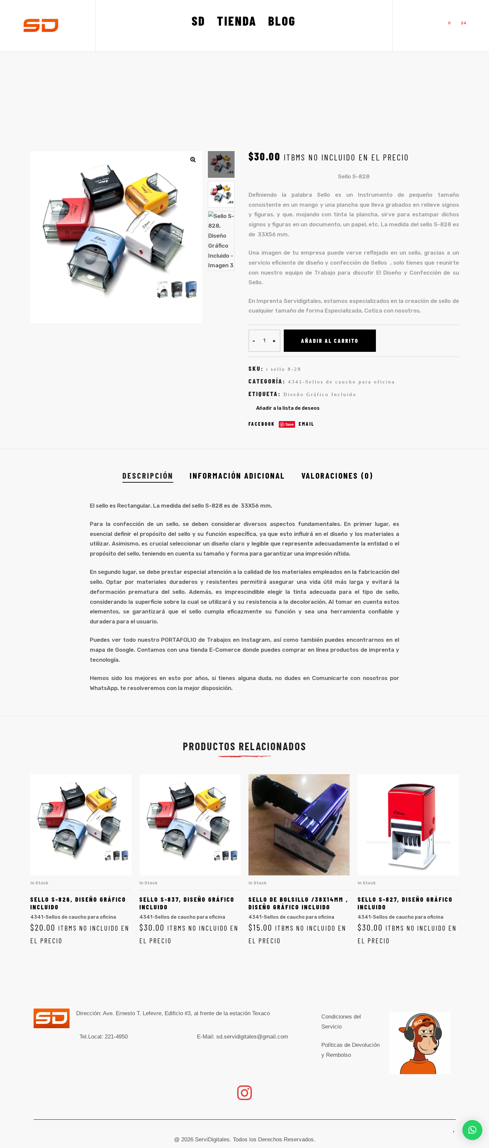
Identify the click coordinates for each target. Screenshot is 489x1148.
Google (124, 649)
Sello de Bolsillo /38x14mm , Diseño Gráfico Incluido (298, 903)
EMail (307, 424)
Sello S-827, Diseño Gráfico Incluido (405, 903)
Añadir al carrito (330, 340)
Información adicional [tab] (237, 475)
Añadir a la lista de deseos (288, 408)
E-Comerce (225, 649)
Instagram (256, 639)
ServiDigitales (212, 1139)
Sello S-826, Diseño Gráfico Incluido (78, 903)
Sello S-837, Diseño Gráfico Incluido (187, 903)
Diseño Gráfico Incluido (320, 394)
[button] (193, 159)
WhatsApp (103, 688)
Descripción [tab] (147, 475)
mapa (97, 649)
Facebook (261, 424)
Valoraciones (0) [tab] (337, 475)
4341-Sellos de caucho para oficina (341, 381)
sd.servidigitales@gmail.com (252, 1036)
